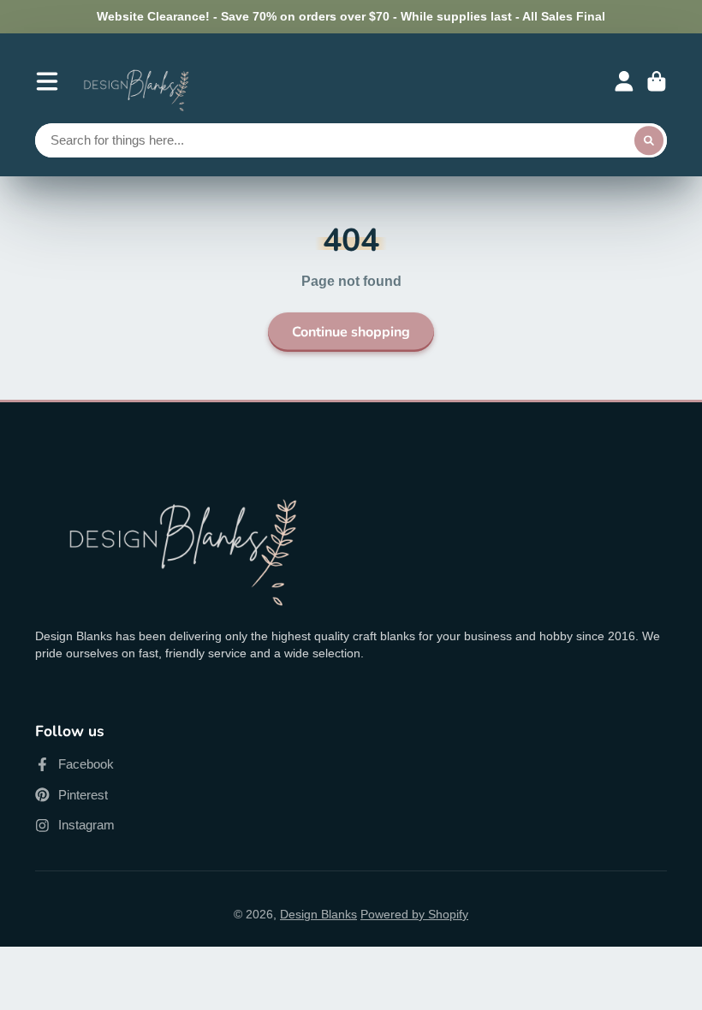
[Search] (648, 140)
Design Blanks (318, 914)
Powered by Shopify (414, 914)
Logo (136, 81)
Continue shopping (351, 332)
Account (624, 81)
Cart (656, 81)
